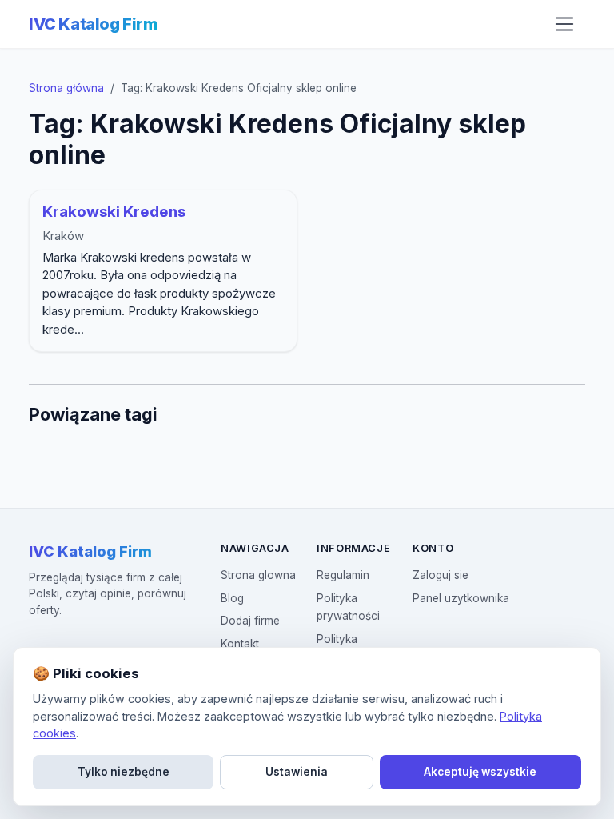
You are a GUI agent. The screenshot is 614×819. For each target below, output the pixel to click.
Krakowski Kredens (113, 211)
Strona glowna (258, 575)
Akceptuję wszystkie (480, 771)
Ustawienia (296, 771)
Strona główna (66, 88)
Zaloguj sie (440, 575)
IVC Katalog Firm (93, 24)
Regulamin (343, 575)
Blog (232, 598)
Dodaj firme (250, 620)
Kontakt (240, 643)
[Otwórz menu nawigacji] (564, 24)
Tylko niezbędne (123, 771)
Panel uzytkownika (461, 598)
